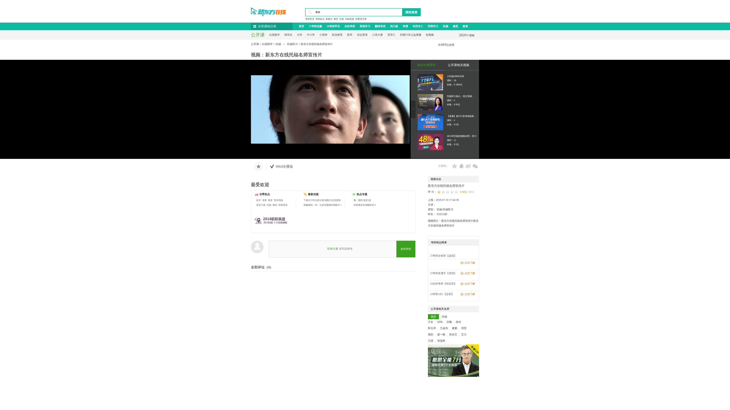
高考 (270, 200)
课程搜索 (411, 12)
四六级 (394, 26)
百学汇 (391, 34)
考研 (264, 200)
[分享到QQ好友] (461, 166)
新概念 (329, 19)
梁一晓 (441, 334)
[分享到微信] (475, 166)
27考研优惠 (315, 26)
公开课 (255, 44)
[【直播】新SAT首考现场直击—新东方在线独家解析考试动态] (430, 122)
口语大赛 (377, 34)
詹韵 (430, 334)
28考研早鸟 (333, 26)
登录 (329, 248)
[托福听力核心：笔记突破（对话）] (430, 102)
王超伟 (444, 328)
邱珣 (440, 322)
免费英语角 (361, 19)
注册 (335, 248)
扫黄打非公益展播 (410, 34)
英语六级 (260, 205)
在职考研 (349, 26)
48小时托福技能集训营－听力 (462, 136)
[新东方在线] (268, 10)
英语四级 (278, 200)
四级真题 (349, 19)
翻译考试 (380, 26)
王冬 (430, 322)
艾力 (464, 334)
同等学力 (433, 26)
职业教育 (337, 34)
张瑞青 (441, 340)
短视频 (430, 34)
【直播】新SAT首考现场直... (461, 116)
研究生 (288, 34)
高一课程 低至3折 (362, 200)
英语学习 (365, 26)
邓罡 (464, 328)
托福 (341, 19)
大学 (299, 34)
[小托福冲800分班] (430, 82)
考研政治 (320, 19)
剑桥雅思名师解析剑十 (365, 205)
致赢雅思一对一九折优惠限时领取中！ (323, 205)
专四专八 (418, 26)
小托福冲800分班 (455, 76)
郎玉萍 (432, 328)
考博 (405, 26)
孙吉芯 (453, 334)
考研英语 (309, 19)
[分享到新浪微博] (468, 166)
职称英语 (283, 205)
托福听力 (292, 44)
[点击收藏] (258, 166)
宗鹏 (449, 322)
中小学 (311, 34)
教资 (465, 26)
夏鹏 (454, 328)
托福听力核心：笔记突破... (460, 96)
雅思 (336, 19)
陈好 (458, 322)
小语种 (323, 34)
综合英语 (362, 34)
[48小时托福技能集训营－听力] (430, 142)
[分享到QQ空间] (454, 166)
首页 (301, 26)
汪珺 (430, 340)
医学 (349, 34)
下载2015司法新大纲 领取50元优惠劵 (322, 200)
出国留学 (274, 34)
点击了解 (469, 262)
